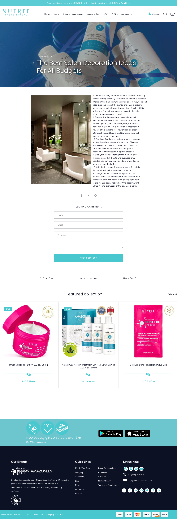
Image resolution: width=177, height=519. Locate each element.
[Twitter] (124, 490)
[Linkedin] (159, 490)
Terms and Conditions (107, 485)
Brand (56, 14)
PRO (113, 14)
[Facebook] (130, 490)
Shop (65, 14)
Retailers (79, 493)
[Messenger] (131, 468)
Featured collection (84, 294)
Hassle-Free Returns (83, 468)
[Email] (141, 468)
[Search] (165, 14)
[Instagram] (141, 490)
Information (125, 14)
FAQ (105, 14)
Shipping (79, 472)
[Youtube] (136, 490)
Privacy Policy (104, 481)
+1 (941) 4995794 (136, 475)
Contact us (79, 477)
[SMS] (136, 468)
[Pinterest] (147, 490)
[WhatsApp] (126, 468)
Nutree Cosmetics (40, 515)
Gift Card (102, 477)
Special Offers (93, 14)
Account (156, 14)
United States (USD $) (9, 514)
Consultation (77, 14)
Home (47, 14)
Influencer (102, 472)
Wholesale (79, 489)
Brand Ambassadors (106, 468)
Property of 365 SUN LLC (57, 515)
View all (172, 294)
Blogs (77, 485)
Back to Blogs (88, 278)
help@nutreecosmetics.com (140, 480)
